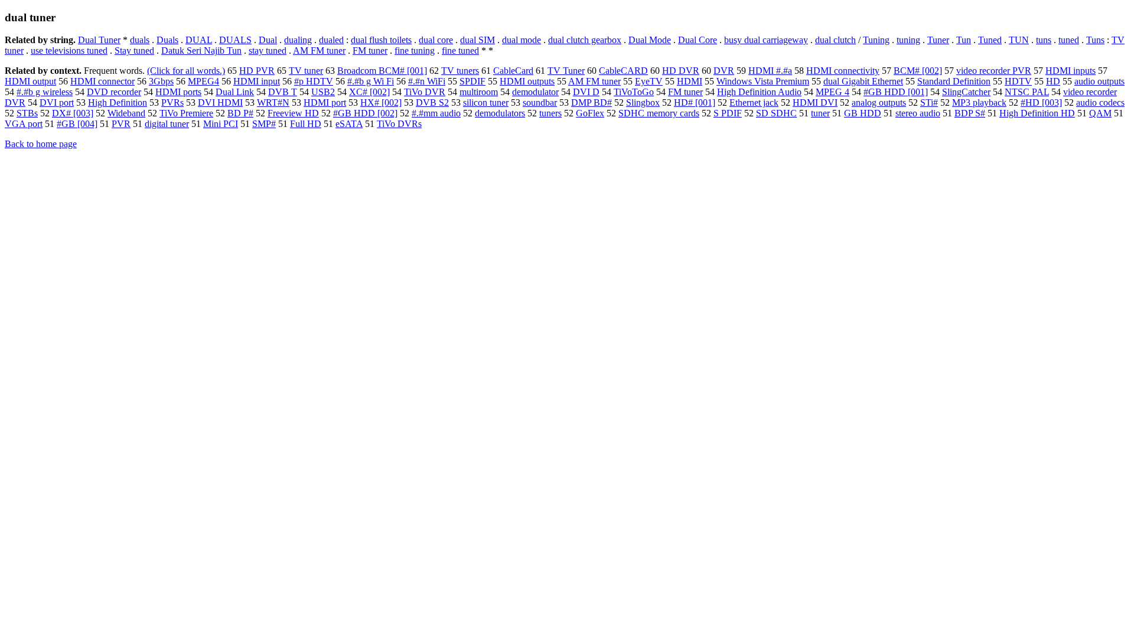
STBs (27, 113)
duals (139, 40)
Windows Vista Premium (762, 81)
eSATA (349, 124)
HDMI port (325, 102)
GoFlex (590, 113)
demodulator (535, 92)
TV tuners (460, 71)
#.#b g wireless (45, 92)
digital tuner (167, 124)
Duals (167, 40)
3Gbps (161, 81)
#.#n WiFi (426, 81)
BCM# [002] (918, 71)
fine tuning (415, 50)
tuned (1068, 40)
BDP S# (969, 113)
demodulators (500, 113)
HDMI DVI (815, 102)
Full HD (305, 124)
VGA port (24, 124)
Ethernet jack (753, 102)
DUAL (198, 40)
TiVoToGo (634, 92)
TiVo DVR (424, 92)
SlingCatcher (966, 92)
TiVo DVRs (399, 124)
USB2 (323, 92)
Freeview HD (293, 113)
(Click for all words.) (186, 71)
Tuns (1095, 40)
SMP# (264, 124)
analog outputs (879, 102)
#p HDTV (313, 81)
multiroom (479, 92)
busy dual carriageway (766, 40)
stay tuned (267, 50)
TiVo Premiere (186, 113)
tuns (1043, 40)
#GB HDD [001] (895, 92)
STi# (929, 102)
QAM (1100, 113)
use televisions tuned (69, 50)
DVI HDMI (220, 102)
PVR (121, 124)
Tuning (876, 40)
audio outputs (1099, 81)
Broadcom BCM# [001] (382, 71)
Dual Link (235, 92)
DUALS (235, 40)
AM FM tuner (319, 50)
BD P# (240, 113)
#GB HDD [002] (365, 113)
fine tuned (460, 50)
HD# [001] (694, 102)
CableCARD (623, 71)
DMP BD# (591, 102)
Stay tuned (134, 50)
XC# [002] (369, 92)
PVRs (172, 102)
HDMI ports (178, 92)
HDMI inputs (1070, 71)
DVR (723, 71)
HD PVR (257, 71)
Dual (268, 40)
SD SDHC (776, 113)
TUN (1019, 40)
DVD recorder (114, 92)
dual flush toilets (381, 40)
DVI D (586, 92)
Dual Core (697, 40)
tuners (550, 113)
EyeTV (649, 81)
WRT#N (273, 102)
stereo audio (917, 113)
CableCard (513, 71)
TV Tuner (566, 71)
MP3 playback (979, 102)
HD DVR (680, 71)
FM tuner (370, 50)
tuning (908, 40)
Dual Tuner (99, 40)
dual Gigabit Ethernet (863, 81)
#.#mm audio (436, 113)
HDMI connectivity (842, 71)
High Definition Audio (759, 92)
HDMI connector (102, 81)
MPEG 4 (832, 92)
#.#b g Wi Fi (370, 81)
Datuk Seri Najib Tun (201, 50)
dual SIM (477, 40)
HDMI (689, 81)
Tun (963, 40)
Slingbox (643, 102)
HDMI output (30, 81)
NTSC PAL (1027, 92)
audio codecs (1100, 102)
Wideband (126, 113)
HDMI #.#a (770, 71)
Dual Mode (649, 40)
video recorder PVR (993, 71)
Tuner (938, 40)
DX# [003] (72, 113)
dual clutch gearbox (584, 40)
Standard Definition (953, 81)
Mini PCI (220, 124)
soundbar (540, 102)
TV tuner (306, 71)
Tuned (990, 40)
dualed (331, 40)
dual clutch (835, 40)
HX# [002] (381, 102)
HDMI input (256, 81)
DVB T (282, 92)
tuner (820, 113)
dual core (436, 40)
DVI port (57, 102)
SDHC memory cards (658, 113)
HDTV (1018, 81)
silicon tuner (486, 102)
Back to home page (41, 144)
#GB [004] (77, 124)
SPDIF (472, 81)
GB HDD (862, 113)
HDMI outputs (527, 81)
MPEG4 (203, 81)
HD (1053, 81)
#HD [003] (1041, 102)
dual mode (521, 40)
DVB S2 (432, 102)
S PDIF (727, 113)
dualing (298, 40)
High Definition (117, 102)
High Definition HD (1037, 113)
